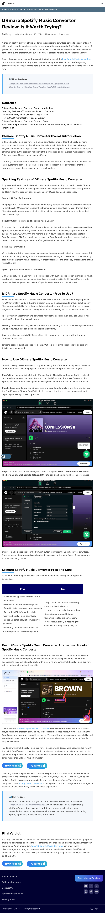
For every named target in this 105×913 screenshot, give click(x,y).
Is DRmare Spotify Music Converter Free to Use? (25, 114)
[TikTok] (91, 891)
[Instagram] (86, 891)
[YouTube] (86, 886)
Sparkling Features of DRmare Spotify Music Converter (28, 111)
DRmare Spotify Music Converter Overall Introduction (27, 108)
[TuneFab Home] (8, 3)
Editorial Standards (11, 882)
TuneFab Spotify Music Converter (33, 728)
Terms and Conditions (12, 893)
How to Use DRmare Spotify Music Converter (23, 118)
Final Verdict (8, 128)
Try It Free (11, 765)
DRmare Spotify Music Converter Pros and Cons (25, 121)
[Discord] (96, 891)
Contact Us (7, 888)
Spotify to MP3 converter (30, 783)
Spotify (13, 9)
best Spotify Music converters (76, 59)
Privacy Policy (8, 899)
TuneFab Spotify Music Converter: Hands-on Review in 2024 (39, 83)
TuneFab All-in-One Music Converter (27, 805)
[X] (96, 886)
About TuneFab (9, 876)
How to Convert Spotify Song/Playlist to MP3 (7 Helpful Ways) (39, 87)
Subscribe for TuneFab (89, 878)
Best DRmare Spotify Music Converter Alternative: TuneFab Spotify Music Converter (42, 124)
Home (5, 9)
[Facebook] (91, 886)
